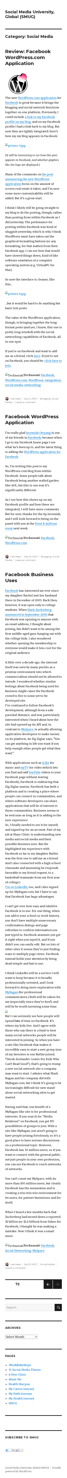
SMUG (13, 1403)
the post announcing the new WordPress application (29, 179)
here (37, 356)
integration (53, 380)
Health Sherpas (19, 1384)
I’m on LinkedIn (16, 887)
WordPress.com (29, 98)
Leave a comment (25, 402)
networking (32, 385)
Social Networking (18, 1250)
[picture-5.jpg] (33, 145)
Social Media (47, 1264)
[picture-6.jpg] (33, 293)
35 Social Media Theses (25, 1369)
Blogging (45, 398)
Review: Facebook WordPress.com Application (28, 57)
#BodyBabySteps (20, 1365)
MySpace (27, 729)
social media (14, 385)
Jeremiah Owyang (38, 432)
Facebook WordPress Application (32, 419)
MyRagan (11, 992)
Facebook (11, 102)
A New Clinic (17, 1374)
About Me (15, 1379)
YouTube (35, 772)
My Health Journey (21, 1398)
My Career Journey (21, 1389)
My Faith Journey (20, 1393)
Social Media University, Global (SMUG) (29, 14)
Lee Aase (15, 398)
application (48, 98)
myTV (24, 767)
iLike (45, 762)
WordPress (35, 380)
